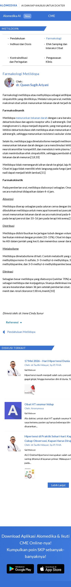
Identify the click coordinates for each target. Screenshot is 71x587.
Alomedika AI (12, 16)
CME (51, 16)
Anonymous (37, 408)
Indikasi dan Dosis (20, 44)
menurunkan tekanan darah (31, 117)
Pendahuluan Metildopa (21, 331)
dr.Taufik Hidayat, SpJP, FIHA (46, 364)
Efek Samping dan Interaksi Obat (56, 46)
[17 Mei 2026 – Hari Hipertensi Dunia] (13, 374)
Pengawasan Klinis (53, 59)
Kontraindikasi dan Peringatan (18, 59)
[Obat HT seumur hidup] (13, 418)
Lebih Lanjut (58, 485)
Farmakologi (53, 38)
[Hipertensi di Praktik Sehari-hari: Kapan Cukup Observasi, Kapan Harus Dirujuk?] (13, 450)
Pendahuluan (17, 38)
